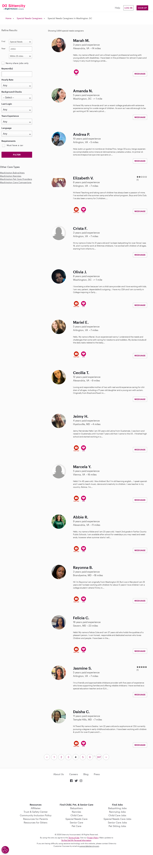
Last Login (6, 104)
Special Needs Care (76, 818)
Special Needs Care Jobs (117, 818)
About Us (58, 774)
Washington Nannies (10, 176)
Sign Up (142, 8)
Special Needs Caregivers (29, 18)
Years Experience (10, 116)
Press (97, 774)
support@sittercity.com (89, 846)
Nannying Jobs (117, 811)
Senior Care (76, 822)
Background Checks (11, 91)
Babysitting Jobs (117, 808)
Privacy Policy (92, 838)
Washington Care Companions (15, 182)
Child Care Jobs (117, 815)
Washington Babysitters (12, 172)
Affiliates (35, 808)
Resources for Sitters (35, 822)
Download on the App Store (76, 793)
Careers (73, 774)
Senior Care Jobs (117, 822)
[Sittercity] (13, 7)
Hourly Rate (7, 79)
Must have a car (15, 145)
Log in (128, 8)
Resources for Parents (35, 818)
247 (99, 757)
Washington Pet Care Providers (16, 179)
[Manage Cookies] (5, 850)
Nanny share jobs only (17, 63)
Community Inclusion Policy (35, 815)
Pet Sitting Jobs (117, 826)
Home (8, 18)
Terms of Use (73, 838)
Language (6, 128)
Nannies (76, 811)
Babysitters (76, 808)
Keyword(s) (7, 68)
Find (3, 41)
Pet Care (76, 826)
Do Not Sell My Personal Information (76, 840)
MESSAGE (140, 73)
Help (117, 7)
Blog (85, 774)
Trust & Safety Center (36, 811)
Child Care (76, 815)
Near (3, 48)
